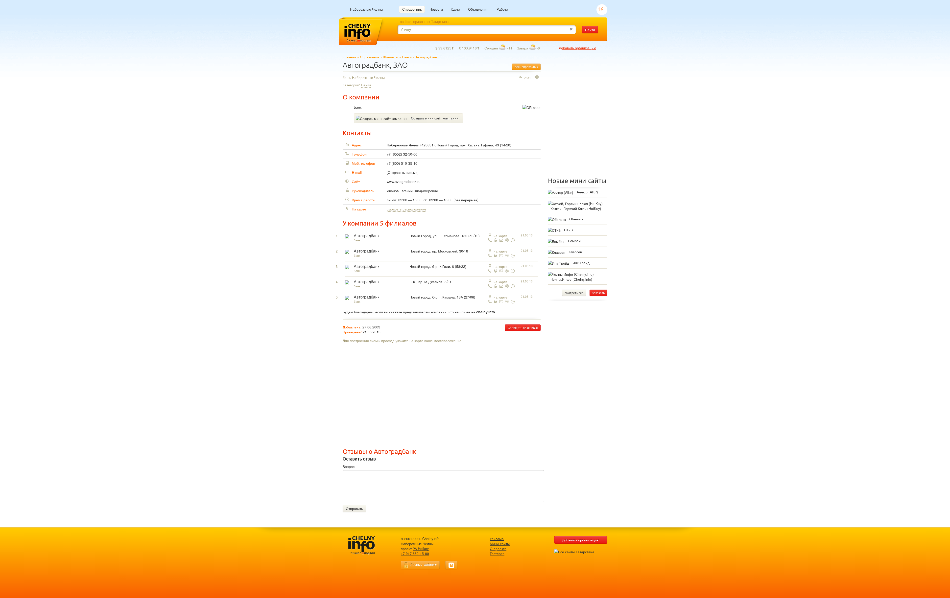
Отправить (354, 508)
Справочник (412, 9)
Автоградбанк (366, 236)
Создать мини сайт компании (434, 117)
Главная (349, 56)
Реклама (497, 538)
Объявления (478, 9)
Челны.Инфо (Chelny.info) (571, 279)
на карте (500, 235)
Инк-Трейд (581, 262)
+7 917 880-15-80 (415, 553)
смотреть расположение (406, 209)
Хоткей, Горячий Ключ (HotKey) (575, 208)
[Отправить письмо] (403, 172)
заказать (598, 293)
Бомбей (574, 240)
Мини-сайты (500, 543)
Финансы (390, 56)
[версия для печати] (537, 77)
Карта (455, 9)
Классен (575, 251)
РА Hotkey (421, 548)
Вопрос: (349, 466)
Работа (502, 9)
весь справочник (526, 67)
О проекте (498, 548)
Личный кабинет (423, 564)
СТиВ (568, 229)
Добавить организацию (577, 47)
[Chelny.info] (366, 545)
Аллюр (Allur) (587, 191)
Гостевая (497, 553)
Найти (590, 29)
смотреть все (574, 293)
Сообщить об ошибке (523, 327)
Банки (407, 56)
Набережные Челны (366, 9)
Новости (436, 9)
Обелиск (576, 218)
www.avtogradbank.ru (404, 181)
